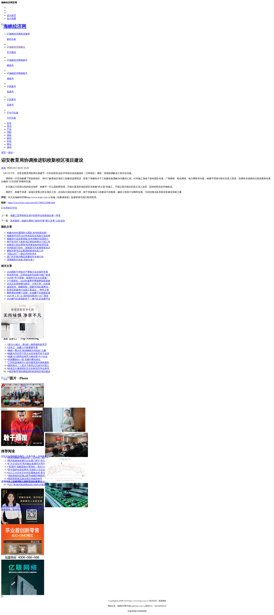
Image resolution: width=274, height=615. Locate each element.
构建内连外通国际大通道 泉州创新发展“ (27, 232)
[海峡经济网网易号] (17, 60)
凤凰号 (10, 91)
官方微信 (11, 52)
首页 (9, 123)
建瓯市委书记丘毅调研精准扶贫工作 (25, 250)
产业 (9, 129)
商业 (9, 144)
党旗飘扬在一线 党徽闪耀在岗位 (24, 359)
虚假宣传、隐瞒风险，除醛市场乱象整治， (28, 287)
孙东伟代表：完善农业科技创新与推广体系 (28, 275)
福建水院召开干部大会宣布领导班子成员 (28, 353)
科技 (9, 141)
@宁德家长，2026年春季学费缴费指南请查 (28, 281)
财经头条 (11, 39)
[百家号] (11, 99)
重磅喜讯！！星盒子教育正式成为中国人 (28, 365)
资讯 (9, 126)
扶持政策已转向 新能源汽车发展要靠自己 (28, 247)
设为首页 (11, 15)
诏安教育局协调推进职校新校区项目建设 (29, 371)
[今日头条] (12, 112)
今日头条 (11, 118)
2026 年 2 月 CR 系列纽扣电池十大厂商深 (27, 296)
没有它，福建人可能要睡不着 (23, 347)
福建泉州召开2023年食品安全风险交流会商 (28, 235)
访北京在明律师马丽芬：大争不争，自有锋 (28, 284)
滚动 (9, 147)
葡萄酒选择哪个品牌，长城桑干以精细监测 (28, 293)
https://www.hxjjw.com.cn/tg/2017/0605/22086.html (31, 202)
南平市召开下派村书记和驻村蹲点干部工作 (28, 241)
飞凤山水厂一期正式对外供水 (22, 253)
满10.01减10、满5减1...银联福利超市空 (27, 344)
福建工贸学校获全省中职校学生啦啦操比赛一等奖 (35, 215)
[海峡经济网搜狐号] (17, 73)
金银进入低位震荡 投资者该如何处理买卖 (28, 244)
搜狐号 (10, 78)
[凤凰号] (11, 86)
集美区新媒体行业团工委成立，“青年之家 (28, 290)
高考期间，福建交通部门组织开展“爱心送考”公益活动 (37, 221)
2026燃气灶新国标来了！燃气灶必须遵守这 (28, 299)
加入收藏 (11, 18)
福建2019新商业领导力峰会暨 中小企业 (27, 356)
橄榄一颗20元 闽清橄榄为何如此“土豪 (27, 350)
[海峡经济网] (13, 26)
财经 (9, 138)
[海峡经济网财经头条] (18, 34)
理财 (9, 132)
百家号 (10, 105)
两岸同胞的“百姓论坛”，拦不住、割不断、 (29, 457)
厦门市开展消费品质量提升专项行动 (25, 256)
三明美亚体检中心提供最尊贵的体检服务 (28, 362)
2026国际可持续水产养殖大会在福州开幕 (27, 272)
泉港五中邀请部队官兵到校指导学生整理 (28, 368)
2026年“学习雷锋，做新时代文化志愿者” (27, 278)
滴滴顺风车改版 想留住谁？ (21, 259)
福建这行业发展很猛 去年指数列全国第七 (28, 238)
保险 (9, 135)
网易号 (10, 65)
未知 (3, 168)
